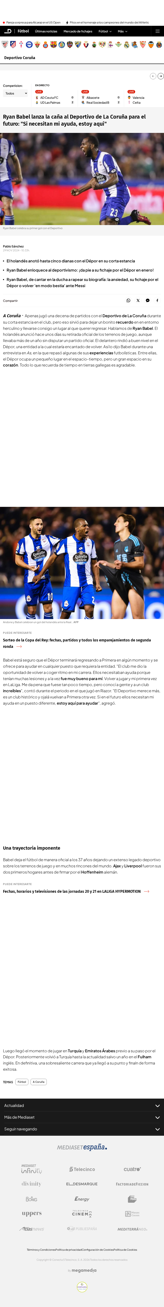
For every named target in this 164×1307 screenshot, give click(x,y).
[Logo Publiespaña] (82, 1229)
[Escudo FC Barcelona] (53, 44)
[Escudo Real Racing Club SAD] (94, 44)
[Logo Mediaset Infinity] (31, 1169)
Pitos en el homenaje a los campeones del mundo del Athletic (109, 22)
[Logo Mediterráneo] (132, 1229)
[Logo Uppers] (31, 1214)
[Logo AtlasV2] (31, 1229)
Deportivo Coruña (19, 57)
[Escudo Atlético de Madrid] (13, 44)
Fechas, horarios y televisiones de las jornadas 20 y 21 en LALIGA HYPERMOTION (72, 891)
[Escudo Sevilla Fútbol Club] (142, 44)
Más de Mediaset (19, 1117)
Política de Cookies (125, 1249)
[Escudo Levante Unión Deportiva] (69, 44)
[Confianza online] (82, 1291)
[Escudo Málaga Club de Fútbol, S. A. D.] (78, 44)
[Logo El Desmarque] (81, 1184)
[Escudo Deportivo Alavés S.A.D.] (29, 44)
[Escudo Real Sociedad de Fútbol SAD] (134, 44)
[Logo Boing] (31, 1199)
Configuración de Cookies (98, 1249)
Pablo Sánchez (13, 246)
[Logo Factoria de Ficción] (132, 1184)
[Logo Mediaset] (82, 1149)
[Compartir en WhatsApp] (128, 301)
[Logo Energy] (82, 1199)
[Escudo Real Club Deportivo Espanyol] (45, 44)
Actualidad (14, 1105)
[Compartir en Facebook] (157, 301)
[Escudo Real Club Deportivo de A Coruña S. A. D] (110, 44)
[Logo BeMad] (132, 1199)
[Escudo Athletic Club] (5, 44)
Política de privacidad (69, 1249)
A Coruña (38, 1082)
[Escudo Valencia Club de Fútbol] (151, 44)
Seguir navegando (20, 1128)
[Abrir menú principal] (157, 31)
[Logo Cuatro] (132, 1169)
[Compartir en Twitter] (138, 301)
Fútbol (23, 31)
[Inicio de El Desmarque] (8, 31)
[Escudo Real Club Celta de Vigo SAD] (21, 44)
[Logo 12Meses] (132, 1214)
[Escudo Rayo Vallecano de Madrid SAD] (102, 44)
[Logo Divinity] (31, 1184)
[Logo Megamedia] (84, 1270)
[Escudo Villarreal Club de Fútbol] (159, 44)
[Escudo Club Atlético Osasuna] (86, 44)
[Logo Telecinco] (82, 1169)
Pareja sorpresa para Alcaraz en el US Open (33, 22)
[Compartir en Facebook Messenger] (147, 301)
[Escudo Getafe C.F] (61, 44)
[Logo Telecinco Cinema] (82, 1214)
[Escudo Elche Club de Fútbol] (37, 44)
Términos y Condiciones (41, 1249)
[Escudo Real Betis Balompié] (118, 44)
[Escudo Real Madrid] (126, 44)
